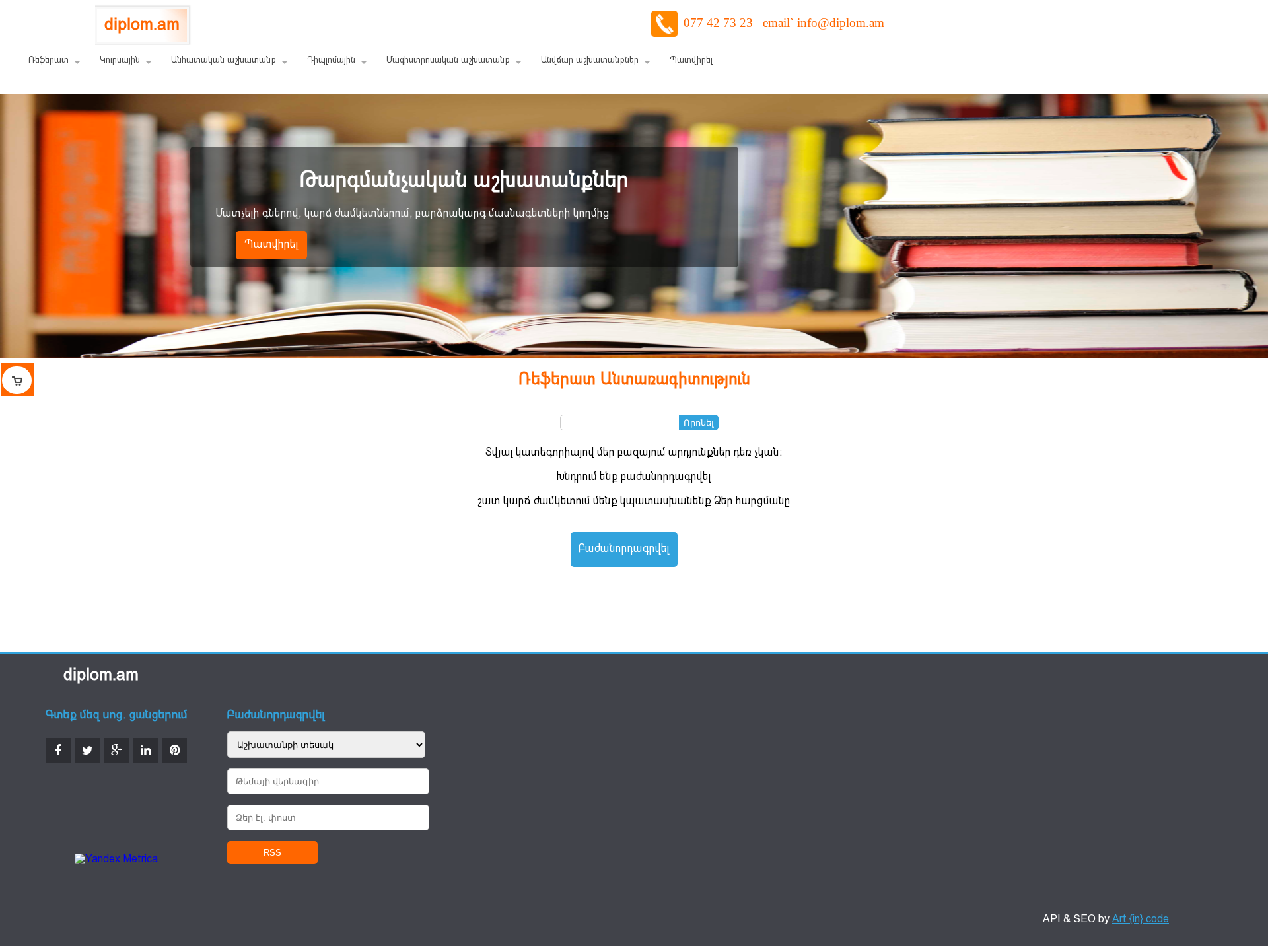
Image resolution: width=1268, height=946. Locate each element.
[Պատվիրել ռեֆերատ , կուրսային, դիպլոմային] (17, 379)
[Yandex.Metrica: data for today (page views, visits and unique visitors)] (116, 860)
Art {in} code (1140, 920)
